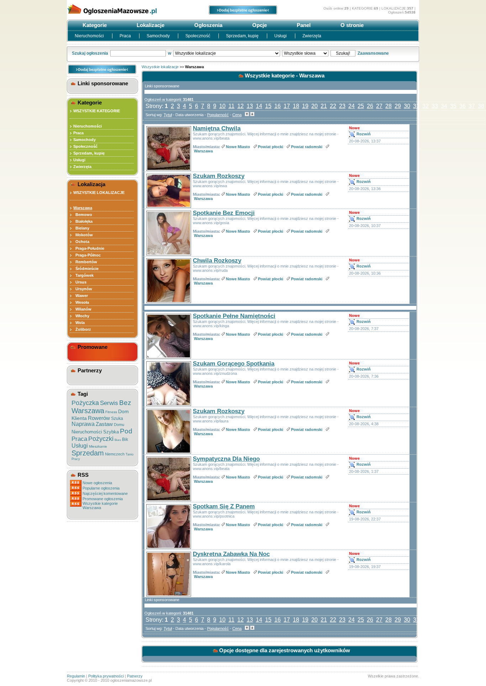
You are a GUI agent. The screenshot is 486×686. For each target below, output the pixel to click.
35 (453, 106)
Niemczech (115, 454)
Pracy (76, 459)
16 (277, 106)
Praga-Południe (88, 248)
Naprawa (83, 424)
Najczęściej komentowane (105, 493)
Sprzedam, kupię (243, 35)
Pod (126, 431)
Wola (79, 322)
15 (268, 106)
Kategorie (94, 25)
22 (333, 106)
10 (222, 106)
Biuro (118, 440)
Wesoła (81, 302)
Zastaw (104, 424)
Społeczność (198, 35)
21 (324, 106)
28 (388, 106)
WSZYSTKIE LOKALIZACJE (99, 192)
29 (398, 106)
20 (314, 106)
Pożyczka (85, 402)
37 (472, 106)
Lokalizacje (149, 25)
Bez (125, 402)
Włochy (81, 316)
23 (342, 106)
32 (425, 106)
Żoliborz (82, 329)
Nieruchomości (90, 35)
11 (231, 106)
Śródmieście (86, 268)
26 (370, 106)
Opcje (259, 25)
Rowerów (99, 418)
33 (435, 106)
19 (305, 106)
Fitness (111, 412)
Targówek (83, 275)
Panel (303, 25)
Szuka (117, 418)
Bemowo (82, 214)
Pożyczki (100, 438)
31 (416, 106)
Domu (119, 424)
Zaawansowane (373, 53)
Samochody (159, 35)
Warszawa (88, 411)
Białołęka (83, 221)
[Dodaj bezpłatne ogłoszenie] (243, 13)
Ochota (81, 241)
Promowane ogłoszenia (103, 499)
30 (407, 106)
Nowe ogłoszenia (97, 483)
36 (462, 106)
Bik (125, 439)
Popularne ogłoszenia (101, 488)
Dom (123, 411)
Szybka (111, 431)
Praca (126, 35)
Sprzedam (88, 453)
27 (379, 106)
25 (361, 106)
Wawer (80, 295)
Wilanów (82, 309)
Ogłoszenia (207, 25)
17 (287, 106)
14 (259, 106)
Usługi (281, 35)
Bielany (81, 228)
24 (351, 106)
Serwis (109, 403)
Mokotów (83, 235)
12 (240, 106)
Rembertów (85, 262)
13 (250, 106)
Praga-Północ (87, 255)
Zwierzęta (311, 35)
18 (296, 106)
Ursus (79, 282)
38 (481, 106)
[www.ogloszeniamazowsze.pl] (120, 17)
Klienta (79, 418)
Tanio (129, 454)
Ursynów (82, 289)
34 (444, 106)
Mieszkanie (98, 446)
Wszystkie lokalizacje (160, 67)
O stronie (351, 25)
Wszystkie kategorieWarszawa (100, 505)
